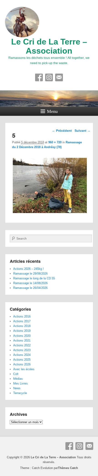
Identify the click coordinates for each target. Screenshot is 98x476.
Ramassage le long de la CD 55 (34, 278)
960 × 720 (55, 142)
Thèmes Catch (68, 468)
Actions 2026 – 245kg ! (28, 268)
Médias (18, 378)
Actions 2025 (22, 359)
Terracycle (20, 393)
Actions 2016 (22, 316)
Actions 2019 (22, 330)
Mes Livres (20, 383)
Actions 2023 (22, 350)
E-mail (59, 77)
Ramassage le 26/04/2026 (30, 288)
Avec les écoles (23, 369)
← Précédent (62, 130)
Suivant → (82, 130)
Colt (15, 374)
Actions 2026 (22, 364)
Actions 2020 (22, 335)
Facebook (39, 77)
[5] (50, 213)
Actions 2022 (22, 345)
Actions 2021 (22, 340)
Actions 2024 (22, 355)
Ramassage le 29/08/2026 (30, 273)
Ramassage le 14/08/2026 (30, 283)
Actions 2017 (22, 321)
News (17, 388)
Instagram (49, 77)
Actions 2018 (22, 326)
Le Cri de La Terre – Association (49, 46)
